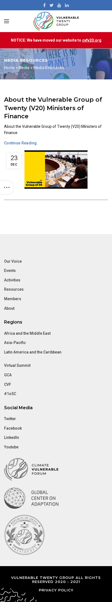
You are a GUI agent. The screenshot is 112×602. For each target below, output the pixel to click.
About (9, 308)
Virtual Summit (17, 365)
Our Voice (13, 261)
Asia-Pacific (15, 342)
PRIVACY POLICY (56, 590)
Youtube (11, 447)
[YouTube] (59, 5)
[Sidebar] (7, 187)
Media (24, 68)
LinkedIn (11, 437)
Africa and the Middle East (27, 333)
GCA (8, 375)
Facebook (13, 428)
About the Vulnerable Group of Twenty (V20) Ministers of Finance (53, 108)
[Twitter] (51, 5)
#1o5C (10, 394)
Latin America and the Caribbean (32, 352)
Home (9, 68)
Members (12, 299)
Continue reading (20, 143)
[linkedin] (67, 5)
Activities (12, 280)
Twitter (10, 419)
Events (10, 270)
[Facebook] (44, 5)
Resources (14, 289)
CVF (7, 384)
